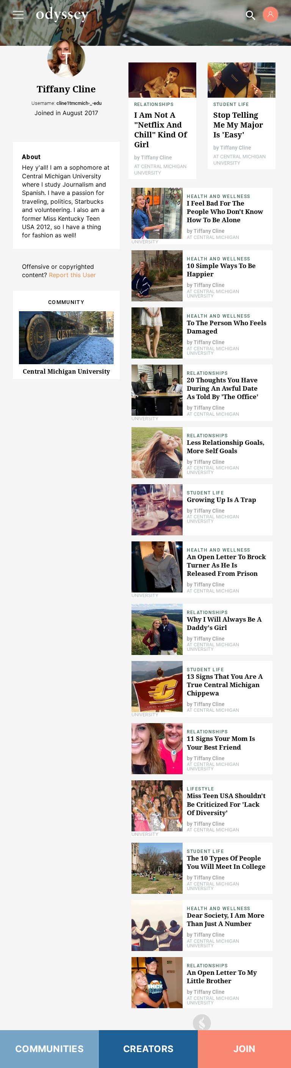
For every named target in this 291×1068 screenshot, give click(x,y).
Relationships (154, 104)
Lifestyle (200, 789)
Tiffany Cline (156, 157)
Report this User (72, 275)
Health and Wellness (218, 196)
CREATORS (148, 1048)
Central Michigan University (66, 371)
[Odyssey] (62, 14)
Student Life (231, 104)
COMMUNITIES (49, 1048)
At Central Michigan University (160, 169)
